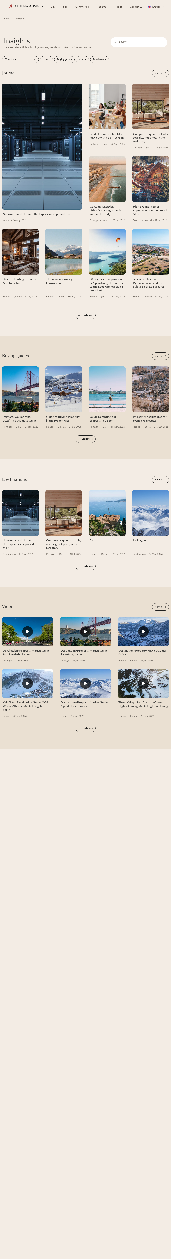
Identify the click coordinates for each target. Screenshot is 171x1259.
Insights (102, 7)
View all (159, 73)
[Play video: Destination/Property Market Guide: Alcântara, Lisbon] (85, 633)
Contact (134, 7)
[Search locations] (141, 6)
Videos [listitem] (82, 59)
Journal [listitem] (46, 59)
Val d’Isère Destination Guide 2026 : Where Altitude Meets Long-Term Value (26, 706)
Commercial (82, 7)
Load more (87, 315)
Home (7, 19)
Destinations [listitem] (99, 59)
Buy (53, 7)
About (118, 7)
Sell (65, 7)
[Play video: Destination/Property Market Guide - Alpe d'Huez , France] (85, 685)
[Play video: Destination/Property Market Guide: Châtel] (143, 633)
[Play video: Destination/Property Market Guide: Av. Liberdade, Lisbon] (27, 633)
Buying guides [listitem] (64, 59)
